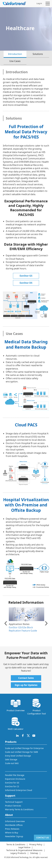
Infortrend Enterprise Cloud (18, 790)
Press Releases (12, 828)
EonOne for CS (12, 786)
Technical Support (14, 802)
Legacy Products (18, 853)
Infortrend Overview (15, 821)
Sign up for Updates (26, 685)
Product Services (13, 805)
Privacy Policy (35, 844)
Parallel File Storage (14, 775)
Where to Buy (11, 832)
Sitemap (34, 853)
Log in (39, 3)
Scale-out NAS (12, 763)
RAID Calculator (15, 728)
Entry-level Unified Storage (18, 755)
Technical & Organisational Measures (24, 850)
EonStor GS (26, 275)
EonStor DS (26, 282)
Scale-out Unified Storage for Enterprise (24, 748)
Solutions (38, 54)
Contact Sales (26, 678)
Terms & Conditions (15, 844)
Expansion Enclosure (15, 779)
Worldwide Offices (14, 825)
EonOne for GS (12, 782)
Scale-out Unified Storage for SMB (21, 752)
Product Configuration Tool (36, 712)
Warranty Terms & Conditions (19, 809)
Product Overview (16, 710)
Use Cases (15, 61)
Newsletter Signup (14, 836)
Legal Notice (24, 847)
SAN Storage (11, 759)
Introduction (15, 54)
